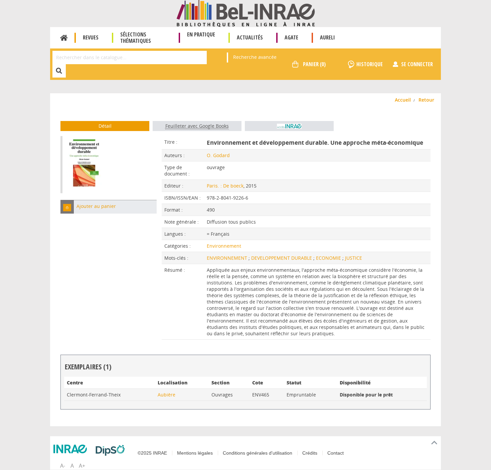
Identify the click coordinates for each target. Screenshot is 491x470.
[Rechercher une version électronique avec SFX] (289, 126)
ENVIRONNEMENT (228, 258)
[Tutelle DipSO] (112, 450)
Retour (426, 100)
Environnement (224, 246)
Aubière (166, 394)
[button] (67, 207)
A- (62, 465)
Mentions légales (195, 453)
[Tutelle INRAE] (71, 449)
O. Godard (218, 155)
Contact (335, 453)
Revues (91, 37)
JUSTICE (353, 258)
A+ (82, 465)
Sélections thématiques (135, 37)
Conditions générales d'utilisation (257, 453)
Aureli (327, 37)
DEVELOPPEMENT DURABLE (282, 258)
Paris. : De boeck (225, 186)
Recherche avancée (255, 57)
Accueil (64, 37)
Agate (291, 37)
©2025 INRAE (152, 453)
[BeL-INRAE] (245, 13)
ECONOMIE (329, 258)
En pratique (201, 34)
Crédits (309, 453)
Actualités (250, 37)
